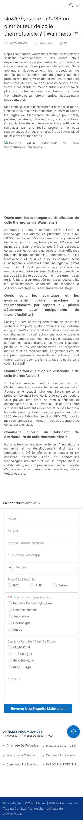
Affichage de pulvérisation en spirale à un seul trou (23, 745)
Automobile (21, 616)
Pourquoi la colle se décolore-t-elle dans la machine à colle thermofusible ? (23, 755)
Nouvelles (11, 735)
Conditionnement (25, 609)
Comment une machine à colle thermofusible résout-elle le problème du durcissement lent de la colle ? (23, 764)
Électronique (21, 623)
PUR (39, 585)
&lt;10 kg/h (21, 647)
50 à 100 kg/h (23, 660)
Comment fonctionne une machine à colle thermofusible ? (63, 755)
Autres (62, 585)
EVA (16, 585)
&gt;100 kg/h (22, 667)
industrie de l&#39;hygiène (33, 603)
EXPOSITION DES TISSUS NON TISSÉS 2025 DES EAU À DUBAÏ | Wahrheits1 (63, 764)
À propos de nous (32, 735)
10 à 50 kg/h (22, 654)
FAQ (50, 735)
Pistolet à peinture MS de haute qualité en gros (63, 746)
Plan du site (35, 808)
